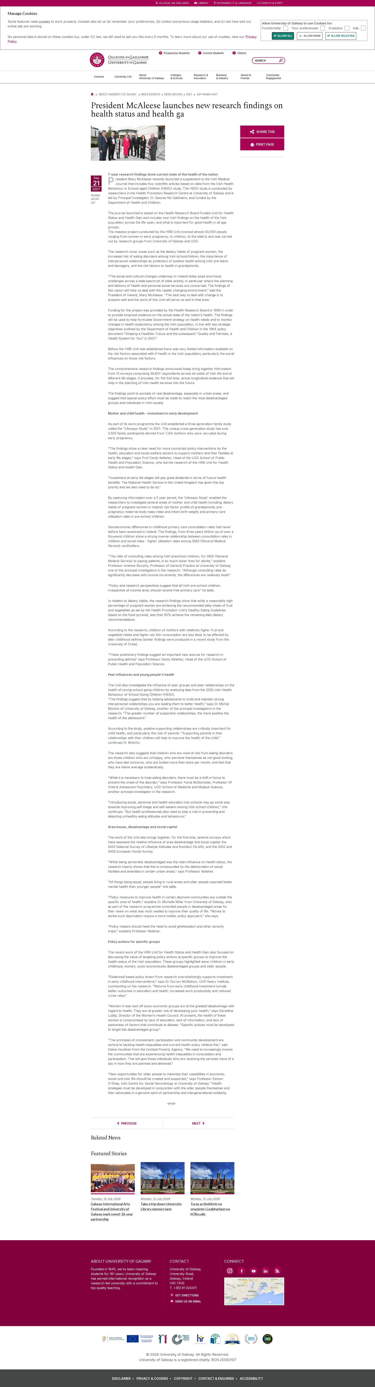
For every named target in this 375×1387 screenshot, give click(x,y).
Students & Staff (270, 3)
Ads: (356, 28)
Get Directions (187, 1295)
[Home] (92, 94)
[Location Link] (254, 1303)
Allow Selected (342, 35)
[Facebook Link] (242, 1271)
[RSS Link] (277, 1271)
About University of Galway (118, 94)
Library (203, 3)
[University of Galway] (119, 60)
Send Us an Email (188, 1301)
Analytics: (336, 28)
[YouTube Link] (253, 1271)
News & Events (150, 94)
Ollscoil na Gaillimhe (174, 3)
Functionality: (271, 28)
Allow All (284, 35)
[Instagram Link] (230, 1271)
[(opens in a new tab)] (128, 1342)
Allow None (312, 35)
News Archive (173, 94)
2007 (189, 94)
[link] (127, 1339)
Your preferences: (305, 28)
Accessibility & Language (234, 3)
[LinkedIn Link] (265, 1271)
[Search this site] (280, 61)
